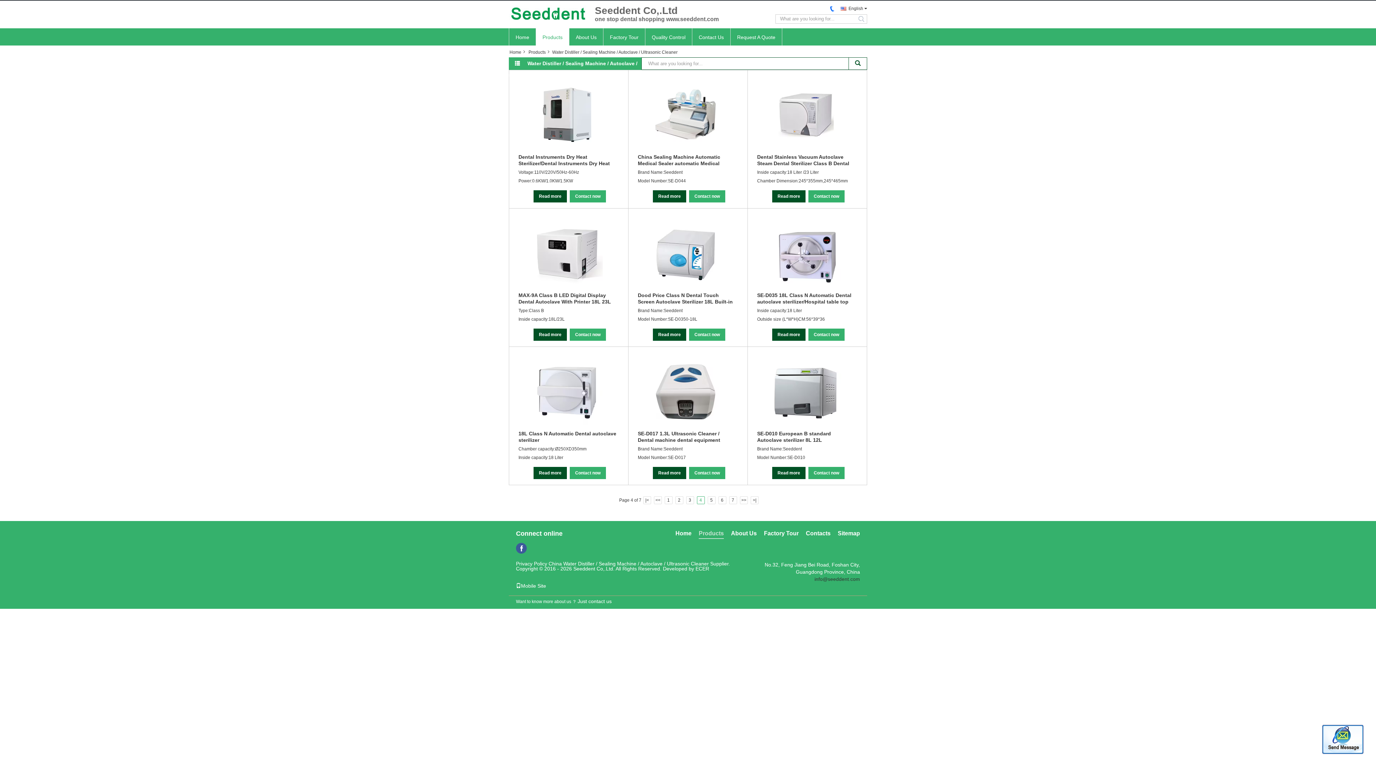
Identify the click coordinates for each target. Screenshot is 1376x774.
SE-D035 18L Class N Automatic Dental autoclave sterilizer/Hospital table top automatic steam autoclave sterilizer (804, 298)
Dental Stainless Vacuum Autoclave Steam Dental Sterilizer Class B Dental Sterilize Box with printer (803, 160)
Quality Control (668, 37)
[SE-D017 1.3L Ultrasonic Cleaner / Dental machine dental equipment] (686, 391)
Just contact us (595, 601)
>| (754, 500)
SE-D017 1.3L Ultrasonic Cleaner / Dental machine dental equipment (679, 437)
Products (553, 37)
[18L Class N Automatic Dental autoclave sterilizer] (567, 391)
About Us (586, 37)
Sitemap (849, 533)
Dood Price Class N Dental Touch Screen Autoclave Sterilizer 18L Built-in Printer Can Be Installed (685, 298)
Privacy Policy (531, 564)
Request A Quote (756, 37)
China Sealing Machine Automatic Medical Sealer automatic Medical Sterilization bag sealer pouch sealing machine (684, 160)
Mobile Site (533, 586)
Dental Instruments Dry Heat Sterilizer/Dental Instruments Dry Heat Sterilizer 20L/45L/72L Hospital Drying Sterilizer (564, 160)
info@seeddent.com (837, 579)
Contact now (588, 196)
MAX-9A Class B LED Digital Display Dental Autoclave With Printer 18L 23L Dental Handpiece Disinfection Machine (567, 298)
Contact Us (711, 37)
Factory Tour (624, 37)
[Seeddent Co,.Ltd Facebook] (521, 548)
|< (647, 500)
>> (743, 500)
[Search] (858, 63)
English (856, 8)
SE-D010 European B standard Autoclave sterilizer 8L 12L (794, 437)
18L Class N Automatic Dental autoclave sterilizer (567, 437)
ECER (702, 569)
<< (657, 500)
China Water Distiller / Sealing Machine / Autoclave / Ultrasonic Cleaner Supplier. (639, 564)
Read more (550, 196)
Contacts (818, 533)
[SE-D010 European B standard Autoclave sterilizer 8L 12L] (805, 391)
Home (522, 37)
